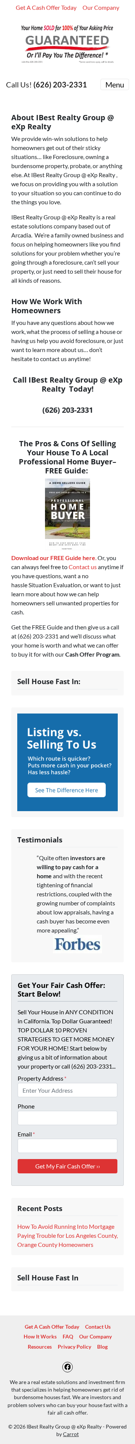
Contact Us (98, 1327)
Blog (102, 1347)
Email (26, 1134)
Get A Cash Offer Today (46, 7)
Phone (26, 1106)
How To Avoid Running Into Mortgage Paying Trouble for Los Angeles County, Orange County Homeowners (67, 1235)
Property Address (42, 1078)
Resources (40, 1347)
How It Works (40, 1337)
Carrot (71, 1434)
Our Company (100, 7)
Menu (114, 84)
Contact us (83, 566)
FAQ (68, 1337)
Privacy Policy (74, 1347)
